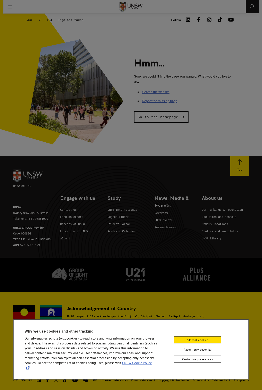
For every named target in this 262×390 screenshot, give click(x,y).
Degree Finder (118, 217)
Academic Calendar (121, 231)
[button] (161, 117)
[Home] (131, 7)
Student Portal (118, 224)
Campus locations (215, 224)
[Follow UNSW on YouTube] (75, 380)
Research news (165, 227)
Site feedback (221, 380)
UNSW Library (211, 238)
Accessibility (200, 380)
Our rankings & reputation (222, 210)
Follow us (23, 379)
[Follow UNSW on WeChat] (85, 380)
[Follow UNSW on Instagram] (56, 380)
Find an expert (71, 217)
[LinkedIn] (188, 19)
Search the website (155, 92)
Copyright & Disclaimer (173, 380)
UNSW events (164, 220)
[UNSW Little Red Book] (94, 380)
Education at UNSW (74, 231)
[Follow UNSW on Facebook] (47, 380)
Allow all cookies (197, 339)
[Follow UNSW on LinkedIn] (39, 380)
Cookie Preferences (115, 380)
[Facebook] (198, 19)
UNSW (28, 20)
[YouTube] (230, 19)
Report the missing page (159, 101)
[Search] (252, 6)
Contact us (68, 210)
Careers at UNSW (72, 224)
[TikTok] (220, 19)
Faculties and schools (219, 217)
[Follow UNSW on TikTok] (65, 380)
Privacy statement (143, 380)
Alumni (65, 238)
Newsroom (161, 213)
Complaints (241, 380)
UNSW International (122, 210)
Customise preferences (197, 359)
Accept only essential (197, 349)
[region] (131, 349)
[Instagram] (209, 19)
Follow (176, 20)
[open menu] (10, 6)
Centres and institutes (220, 231)
